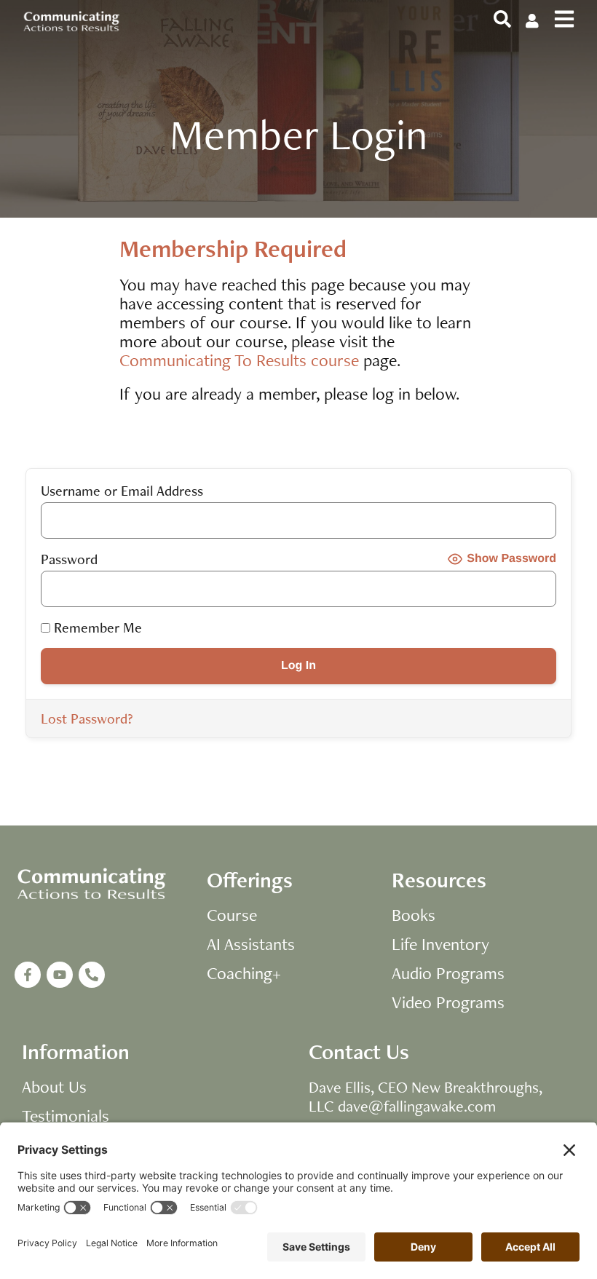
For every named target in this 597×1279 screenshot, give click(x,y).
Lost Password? (87, 718)
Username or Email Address (122, 490)
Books (413, 915)
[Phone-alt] (92, 975)
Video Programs (448, 1002)
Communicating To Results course (239, 360)
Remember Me (96, 627)
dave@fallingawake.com (417, 1106)
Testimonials (65, 1115)
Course (232, 915)
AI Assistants (251, 944)
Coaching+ (244, 973)
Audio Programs (448, 973)
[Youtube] (60, 975)
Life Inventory (440, 944)
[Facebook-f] (28, 975)
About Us (54, 1086)
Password (69, 559)
